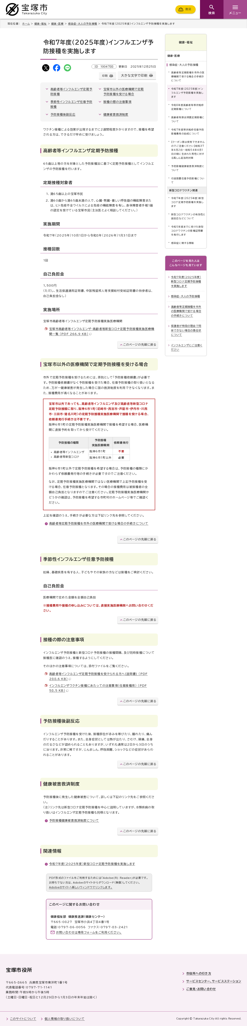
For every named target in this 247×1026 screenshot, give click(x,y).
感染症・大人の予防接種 (82, 23)
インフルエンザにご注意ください (186, 347)
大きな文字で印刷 (134, 75)
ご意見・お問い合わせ (201, 988)
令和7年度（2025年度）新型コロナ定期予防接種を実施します (92, 863)
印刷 (105, 75)
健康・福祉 (40, 23)
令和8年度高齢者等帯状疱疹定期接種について (187, 107)
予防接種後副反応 (62, 114)
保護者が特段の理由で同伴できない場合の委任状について (186, 330)
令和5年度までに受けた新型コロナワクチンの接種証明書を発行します (187, 231)
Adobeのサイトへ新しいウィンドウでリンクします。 (80, 887)
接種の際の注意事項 (117, 101)
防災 (188, 9)
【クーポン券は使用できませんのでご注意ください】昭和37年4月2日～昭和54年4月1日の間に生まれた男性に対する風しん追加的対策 (188, 150)
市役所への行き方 (198, 973)
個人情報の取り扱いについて (65, 1018)
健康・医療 (57, 23)
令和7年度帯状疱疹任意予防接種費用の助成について (187, 132)
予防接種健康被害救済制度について (74, 820)
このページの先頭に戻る (139, 344)
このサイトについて (23, 1018)
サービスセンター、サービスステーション (213, 981)
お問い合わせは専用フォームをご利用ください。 (89, 932)
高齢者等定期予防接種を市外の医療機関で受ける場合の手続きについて (98, 523)
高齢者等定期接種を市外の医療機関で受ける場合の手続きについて (188, 76)
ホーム (26, 23)
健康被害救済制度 (115, 114)
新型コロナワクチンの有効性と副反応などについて (188, 216)
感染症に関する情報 (182, 243)
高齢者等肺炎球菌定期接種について (188, 119)
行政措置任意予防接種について (188, 180)
